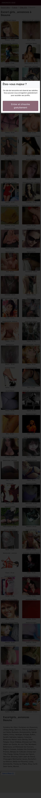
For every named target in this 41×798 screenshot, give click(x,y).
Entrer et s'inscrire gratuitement (20, 106)
